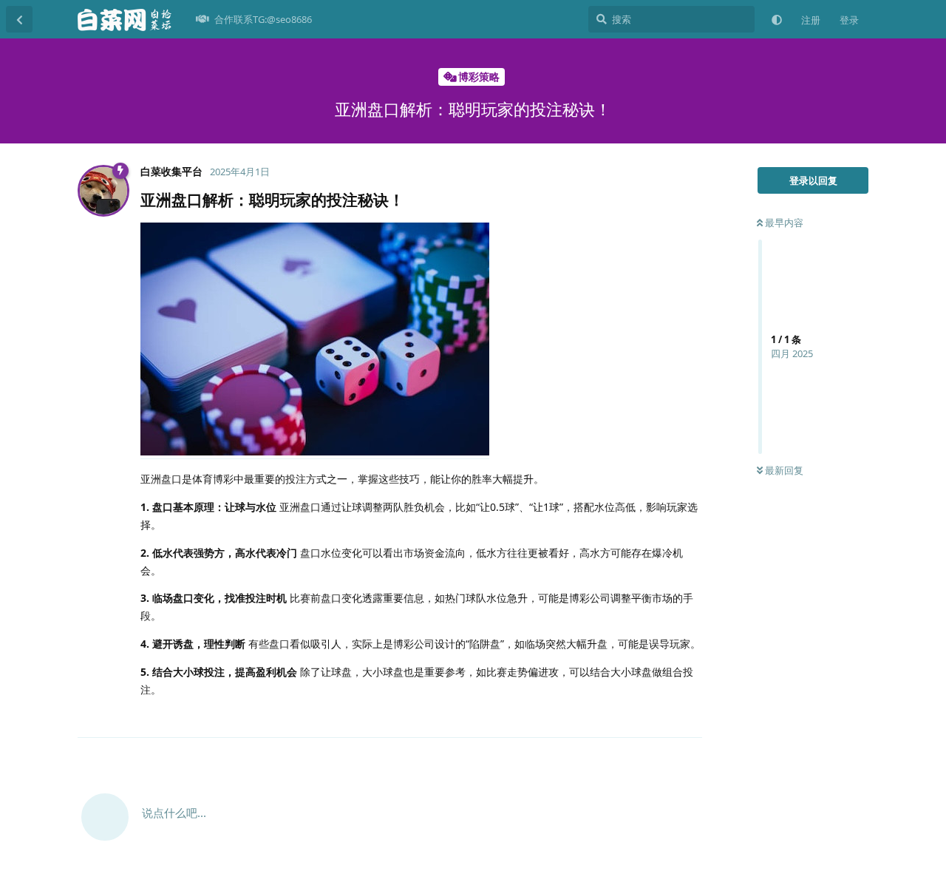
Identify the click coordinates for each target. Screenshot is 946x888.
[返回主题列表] (19, 19)
